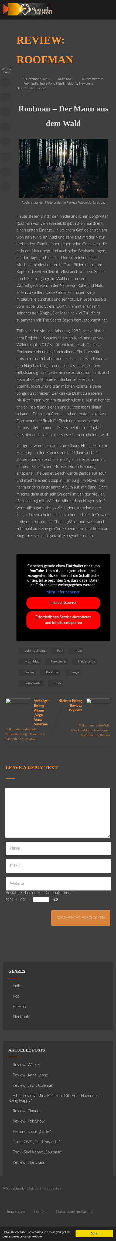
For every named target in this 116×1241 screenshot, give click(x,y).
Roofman (52, 672)
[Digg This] (5, 158)
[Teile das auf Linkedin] (5, 128)
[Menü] (106, 11)
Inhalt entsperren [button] (63, 603)
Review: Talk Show (29, 1121)
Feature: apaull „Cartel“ (32, 1132)
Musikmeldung (66, 83)
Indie (34, 83)
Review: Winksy (26, 1065)
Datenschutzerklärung (74, 1212)
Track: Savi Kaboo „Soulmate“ (38, 1152)
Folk (26, 83)
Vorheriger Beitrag (41, 712)
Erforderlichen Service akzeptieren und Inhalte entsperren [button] (63, 620)
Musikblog (32, 661)
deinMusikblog (35, 650)
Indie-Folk (47, 83)
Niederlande (25, 88)
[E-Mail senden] (5, 173)
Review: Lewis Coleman (33, 1086)
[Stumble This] (5, 143)
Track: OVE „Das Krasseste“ (36, 1142)
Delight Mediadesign (44, 1189)
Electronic (21, 1017)
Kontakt (40, 1212)
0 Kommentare (92, 79)
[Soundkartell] (29, 17)
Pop (16, 996)
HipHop (19, 1007)
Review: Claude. (26, 1111)
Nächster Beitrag (70, 705)
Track (58, 683)
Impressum (16, 1212)
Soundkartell (33, 683)
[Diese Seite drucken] (5, 188)
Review (41, 88)
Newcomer (86, 83)
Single (75, 672)
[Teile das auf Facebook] (5, 83)
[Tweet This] (5, 98)
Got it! (94, 1233)
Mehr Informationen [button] (63, 592)
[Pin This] (5, 113)
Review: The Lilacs (29, 1162)
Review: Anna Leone (30, 1075)
